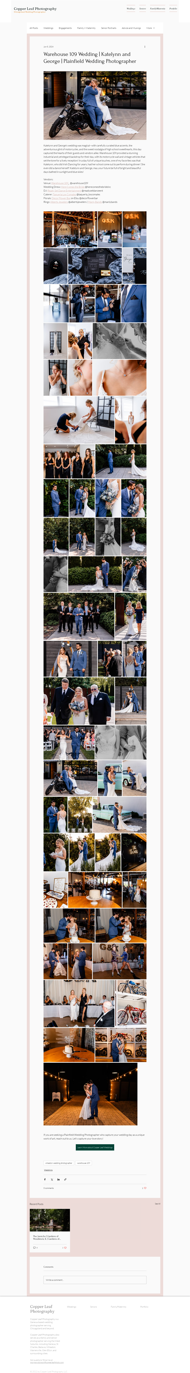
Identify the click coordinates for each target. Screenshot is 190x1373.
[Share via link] (65, 1179)
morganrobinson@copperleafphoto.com (47, 1362)
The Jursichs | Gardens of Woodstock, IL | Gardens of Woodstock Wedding (46, 1237)
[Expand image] (70, 229)
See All (157, 1203)
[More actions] (144, 46)
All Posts (34, 28)
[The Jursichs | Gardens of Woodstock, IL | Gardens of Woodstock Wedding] (50, 1220)
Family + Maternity (86, 28)
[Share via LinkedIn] (58, 1179)
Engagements (65, 28)
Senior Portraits (108, 28)
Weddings (48, 28)
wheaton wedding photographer (58, 1163)
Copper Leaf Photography (35, 9)
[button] (131, 8)
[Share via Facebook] (45, 1179)
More (149, 28)
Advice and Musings (131, 28)
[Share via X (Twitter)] (51, 1179)
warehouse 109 (83, 1163)
